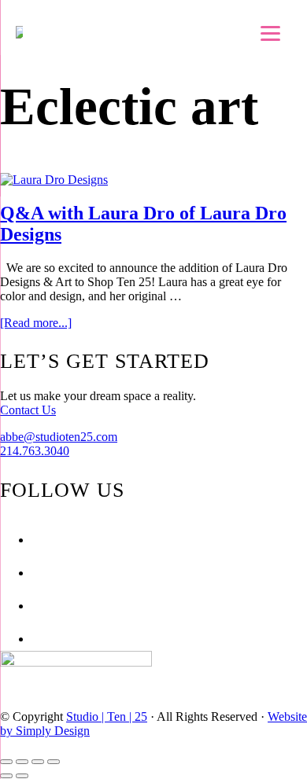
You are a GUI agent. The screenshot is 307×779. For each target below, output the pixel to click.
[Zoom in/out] (53, 761)
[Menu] (270, 33)
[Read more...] (36, 322)
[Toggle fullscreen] (37, 761)
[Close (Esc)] (6, 761)
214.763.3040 (34, 450)
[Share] (22, 761)
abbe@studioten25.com (58, 436)
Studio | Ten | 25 (106, 716)
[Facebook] (35, 539)
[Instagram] (35, 572)
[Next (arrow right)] (22, 775)
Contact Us (28, 410)
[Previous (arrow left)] (6, 775)
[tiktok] (35, 638)
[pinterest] (35, 605)
